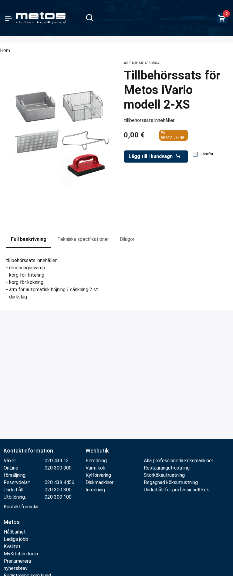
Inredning (95, 490)
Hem (5, 50)
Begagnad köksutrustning (171, 482)
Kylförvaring (98, 475)
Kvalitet (12, 546)
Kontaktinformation (28, 450)
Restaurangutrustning (167, 468)
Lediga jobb (16, 539)
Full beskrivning (28, 239)
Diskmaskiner (99, 482)
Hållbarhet (15, 532)
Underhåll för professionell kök (176, 490)
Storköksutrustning (164, 475)
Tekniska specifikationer (83, 239)
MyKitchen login (21, 554)
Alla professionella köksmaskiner (178, 460)
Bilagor (127, 239)
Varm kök (95, 468)
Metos (12, 522)
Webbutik (97, 450)
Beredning (96, 460)
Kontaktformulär (21, 507)
